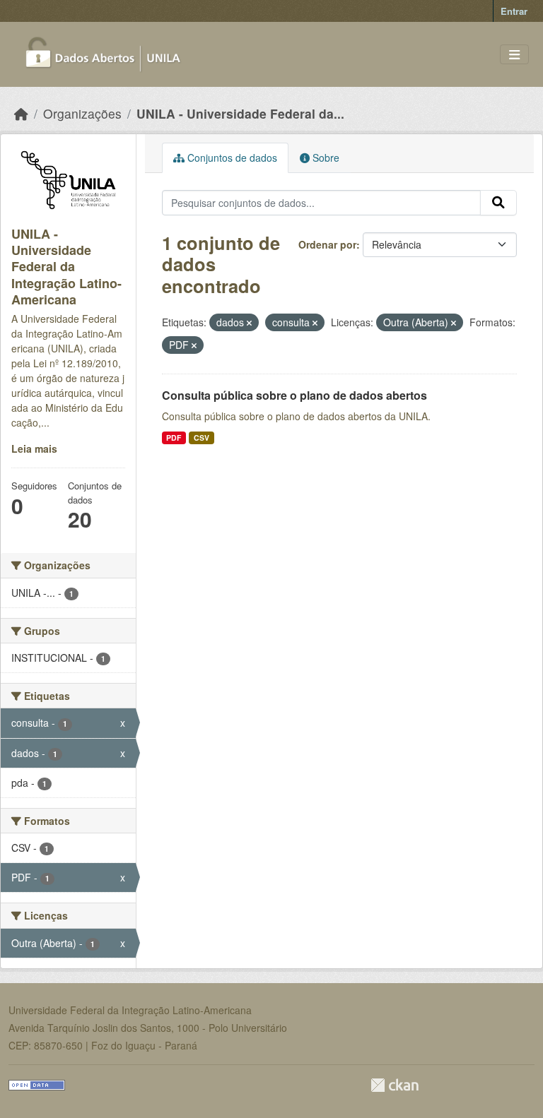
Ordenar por (327, 244)
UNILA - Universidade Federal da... (240, 113)
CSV (201, 437)
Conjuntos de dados (231, 157)
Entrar (514, 11)
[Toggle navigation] (514, 54)
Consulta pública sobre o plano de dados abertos (294, 395)
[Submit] (498, 202)
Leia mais (34, 448)
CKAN (394, 1085)
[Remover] (249, 322)
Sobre (324, 157)
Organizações (82, 113)
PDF (173, 437)
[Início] (21, 113)
